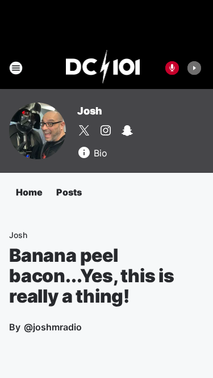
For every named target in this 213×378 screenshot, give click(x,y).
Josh (89, 111)
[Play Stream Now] (194, 68)
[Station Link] (103, 68)
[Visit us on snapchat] (127, 130)
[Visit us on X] (84, 130)
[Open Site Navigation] (16, 68)
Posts (69, 192)
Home (29, 192)
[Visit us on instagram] (105, 130)
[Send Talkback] (172, 68)
